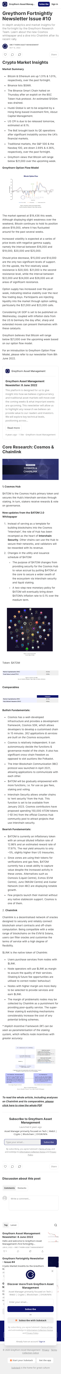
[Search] (56, 1225)
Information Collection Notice (40, 1330)
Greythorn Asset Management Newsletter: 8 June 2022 (21, 1235)
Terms (54, 1349)
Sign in (55, 4)
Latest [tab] (14, 1225)
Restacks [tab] (22, 1188)
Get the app (45, 1360)
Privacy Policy (32, 1333)
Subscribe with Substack (32, 1320)
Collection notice (30, 1352)
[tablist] (15, 1188)
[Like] (5, 55)
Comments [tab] (9, 1188)
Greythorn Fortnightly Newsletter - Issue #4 (23, 1260)
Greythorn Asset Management (24, 45)
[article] (30, 1242)
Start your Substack (23, 1360)
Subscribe (44, 4)
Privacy (45, 1349)
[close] (52, 1271)
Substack (15, 1367)
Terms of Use (46, 1327)
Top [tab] (6, 1225)
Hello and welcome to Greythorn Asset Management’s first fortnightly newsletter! (22, 1242)
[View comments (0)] (12, 55)
